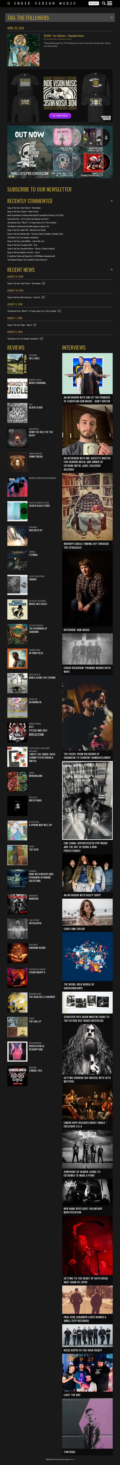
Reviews (53, 39)
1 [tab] (10, 176)
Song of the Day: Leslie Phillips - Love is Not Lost (25, 241)
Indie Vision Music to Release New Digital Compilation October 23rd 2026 (35, 215)
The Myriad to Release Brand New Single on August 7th (28, 226)
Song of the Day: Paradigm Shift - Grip (22, 244)
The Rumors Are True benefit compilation (22, 237)
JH (47, 39)
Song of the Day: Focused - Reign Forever (23, 211)
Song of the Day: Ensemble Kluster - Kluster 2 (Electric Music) (31, 248)
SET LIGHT (94, 3)
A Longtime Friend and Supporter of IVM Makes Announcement (31, 255)
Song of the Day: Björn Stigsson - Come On (23, 297)
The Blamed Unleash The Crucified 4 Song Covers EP (27, 259)
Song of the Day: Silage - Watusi (19, 324)
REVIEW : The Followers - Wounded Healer (64, 36)
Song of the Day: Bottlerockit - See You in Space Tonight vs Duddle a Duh (35, 233)
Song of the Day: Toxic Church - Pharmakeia (24, 207)
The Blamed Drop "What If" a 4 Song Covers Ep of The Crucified (31, 222)
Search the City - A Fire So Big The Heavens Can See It (28, 218)
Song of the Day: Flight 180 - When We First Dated (26, 229)
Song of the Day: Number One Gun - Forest (23, 252)
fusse (72, 1459)
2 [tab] (13, 176)
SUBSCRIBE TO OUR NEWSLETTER (39, 189)
